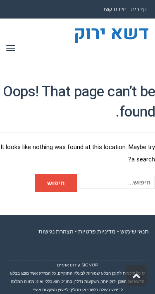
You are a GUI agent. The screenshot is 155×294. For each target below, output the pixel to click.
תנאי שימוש (134, 231)
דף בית (139, 9)
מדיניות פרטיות (97, 231)
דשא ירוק (111, 34)
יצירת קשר (114, 9)
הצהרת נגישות (56, 231)
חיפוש (56, 183)
